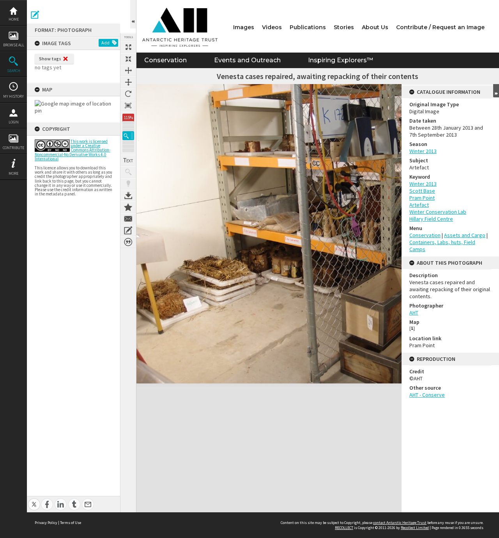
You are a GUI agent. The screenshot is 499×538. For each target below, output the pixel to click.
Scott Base (422, 190)
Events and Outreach (247, 60)
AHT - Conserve (427, 394)
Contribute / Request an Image (440, 27)
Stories (344, 27)
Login (14, 122)
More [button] (13, 173)
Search (13, 70)
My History (13, 96)
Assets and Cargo (464, 235)
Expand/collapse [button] (496, 90)
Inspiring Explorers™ (340, 60)
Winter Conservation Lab (437, 211)
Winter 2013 (423, 151)
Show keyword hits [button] (128, 172)
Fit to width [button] (128, 70)
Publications (308, 27)
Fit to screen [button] (128, 59)
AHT (413, 312)
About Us (375, 27)
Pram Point (422, 197)
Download (128, 195)
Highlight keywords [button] (128, 184)
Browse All (13, 44)
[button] (128, 135)
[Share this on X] (34, 500)
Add (105, 43)
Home (14, 19)
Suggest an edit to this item (35, 15)
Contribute (13, 147)
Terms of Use (70, 522)
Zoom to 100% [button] (128, 105)
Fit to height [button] (128, 82)
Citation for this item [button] (128, 242)
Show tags (50, 59)
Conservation (165, 60)
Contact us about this (128, 219)
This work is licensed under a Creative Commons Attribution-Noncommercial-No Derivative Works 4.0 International (72, 150)
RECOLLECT (344, 527)
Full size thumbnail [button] (128, 47)
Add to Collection (128, 207)
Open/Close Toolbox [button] (133, 14)
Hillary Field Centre (431, 218)
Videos (272, 27)
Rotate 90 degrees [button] (128, 94)
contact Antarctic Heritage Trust (399, 522)
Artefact (419, 204)
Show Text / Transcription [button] (128, 160)
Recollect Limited (415, 527)
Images (243, 27)
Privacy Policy (46, 522)
